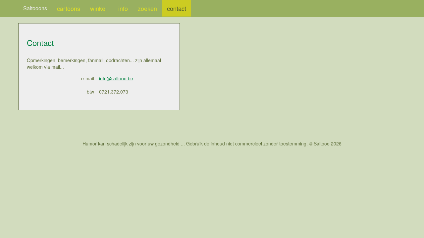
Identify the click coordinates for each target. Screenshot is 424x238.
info (123, 8)
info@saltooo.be (116, 78)
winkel (99, 8)
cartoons (68, 8)
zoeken (147, 8)
